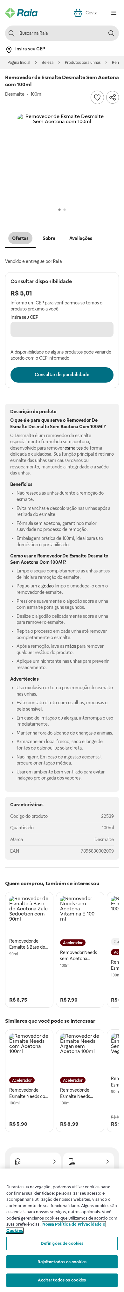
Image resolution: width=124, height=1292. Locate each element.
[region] (62, 1230)
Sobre (49, 238)
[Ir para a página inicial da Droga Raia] (21, 12)
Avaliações (80, 238)
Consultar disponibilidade (62, 374)
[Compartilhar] (112, 97)
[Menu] (113, 12)
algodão (46, 585)
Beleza (47, 62)
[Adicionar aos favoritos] (97, 97)
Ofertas (20, 238)
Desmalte (104, 839)
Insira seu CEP (24, 317)
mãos (70, 646)
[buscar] (111, 33)
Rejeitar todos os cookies (62, 1261)
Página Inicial (19, 62)
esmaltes (74, 448)
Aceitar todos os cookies (62, 1280)
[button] (62, 158)
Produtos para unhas (82, 62)
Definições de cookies (62, 1243)
